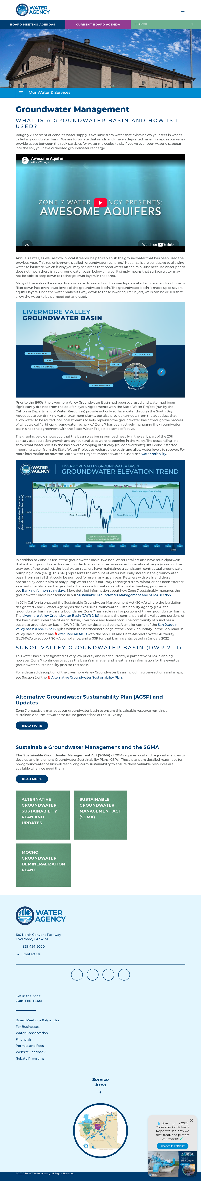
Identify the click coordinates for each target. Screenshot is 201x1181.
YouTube (93, 975)
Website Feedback (31, 1052)
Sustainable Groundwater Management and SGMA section (124, 595)
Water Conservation (32, 1033)
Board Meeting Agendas (32, 24)
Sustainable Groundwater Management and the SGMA (87, 747)
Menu (182, 10)
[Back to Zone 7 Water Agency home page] (33, 8)
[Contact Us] (41, 915)
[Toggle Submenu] (21, 93)
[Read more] (100, 350)
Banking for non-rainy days (43, 590)
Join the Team (29, 1001)
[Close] (191, 1120)
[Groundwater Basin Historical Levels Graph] (100, 507)
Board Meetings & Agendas (37, 1020)
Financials (24, 1039)
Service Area (100, 1082)
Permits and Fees (30, 1046)
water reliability (154, 454)
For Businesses (27, 1027)
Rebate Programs (30, 1058)
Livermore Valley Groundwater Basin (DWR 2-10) (60, 616)
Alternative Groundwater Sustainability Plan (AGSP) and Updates (89, 700)
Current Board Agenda (98, 24)
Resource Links (124, 975)
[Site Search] (192, 24)
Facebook (77, 975)
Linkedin (108, 975)
